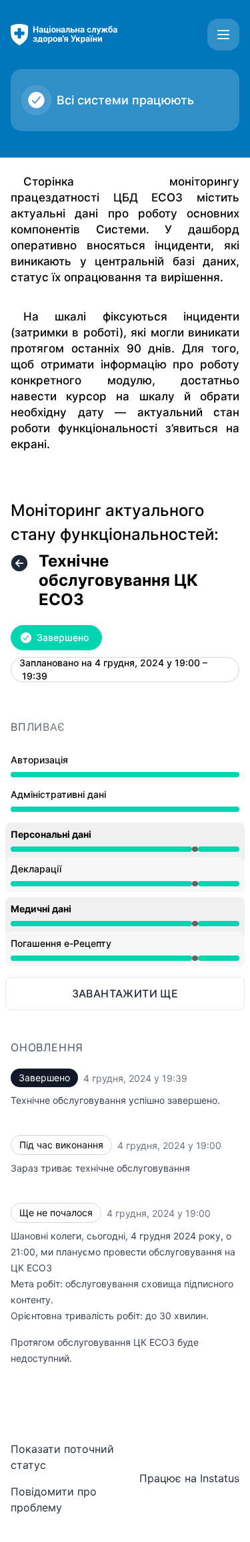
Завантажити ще (125, 993)
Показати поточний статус (62, 1457)
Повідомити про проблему (54, 1499)
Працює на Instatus (189, 1478)
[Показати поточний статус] (19, 563)
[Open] (223, 35)
